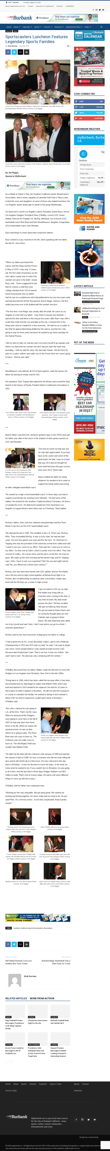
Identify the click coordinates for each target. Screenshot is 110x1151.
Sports (37, 27)
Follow (99, 107)
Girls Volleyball (34, 1043)
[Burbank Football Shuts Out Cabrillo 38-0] (60, 1010)
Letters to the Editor (90, 331)
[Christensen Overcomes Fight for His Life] (38, 1010)
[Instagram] (96, 10)
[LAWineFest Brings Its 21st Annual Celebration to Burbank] (77, 309)
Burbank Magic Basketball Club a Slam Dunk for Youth (56, 961)
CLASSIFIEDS (69, 6)
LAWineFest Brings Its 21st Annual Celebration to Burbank (93, 311)
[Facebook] (93, 10)
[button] (101, 27)
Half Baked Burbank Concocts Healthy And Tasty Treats (18, 961)
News (16, 27)
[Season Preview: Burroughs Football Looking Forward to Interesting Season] (60, 1038)
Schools (47, 27)
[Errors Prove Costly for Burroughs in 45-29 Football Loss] (15, 1038)
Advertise (78, 1089)
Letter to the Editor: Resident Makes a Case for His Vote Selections (92, 325)
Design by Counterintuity (89, 1136)
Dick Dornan (12, 46)
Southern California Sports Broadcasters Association (33, 927)
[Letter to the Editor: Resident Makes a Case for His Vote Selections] (77, 322)
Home (9, 27)
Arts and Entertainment (91, 302)
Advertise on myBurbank (45, 6)
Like (101, 101)
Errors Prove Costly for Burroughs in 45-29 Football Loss (14, 1049)
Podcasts (10, 34)
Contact (30, 6)
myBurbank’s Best (73, 27)
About (76, 1083)
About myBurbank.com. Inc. (15, 6)
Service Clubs (11, 1089)
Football (31, 1016)
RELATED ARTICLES (16, 997)
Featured (58, 27)
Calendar (59, 6)
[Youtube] (103, 10)
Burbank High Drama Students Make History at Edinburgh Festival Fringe (92, 296)
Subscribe (98, 118)
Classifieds (28, 34)
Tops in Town (55, 1083)
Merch (19, 34)
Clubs (87, 27)
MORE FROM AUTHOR (42, 997)
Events (85, 317)
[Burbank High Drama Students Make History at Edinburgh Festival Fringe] (77, 293)
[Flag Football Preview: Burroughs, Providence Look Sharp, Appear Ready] (15, 1010)
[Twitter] (99, 10)
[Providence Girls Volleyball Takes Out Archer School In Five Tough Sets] (38, 1038)
